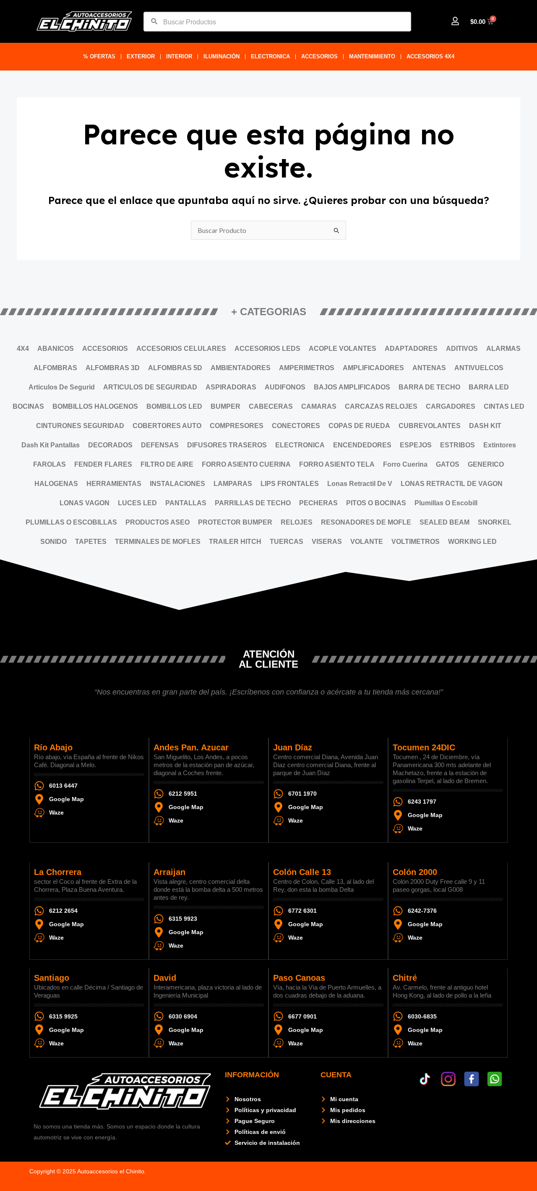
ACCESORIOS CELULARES (181, 348)
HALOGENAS (56, 483)
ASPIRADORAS (231, 387)
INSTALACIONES (177, 483)
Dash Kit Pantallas (50, 445)
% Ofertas (99, 56)
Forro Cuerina (405, 464)
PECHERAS (318, 503)
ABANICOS (55, 348)
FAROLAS (49, 464)
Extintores (499, 445)
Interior (179, 56)
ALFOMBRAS (55, 367)
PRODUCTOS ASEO (157, 522)
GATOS (447, 464)
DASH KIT (485, 425)
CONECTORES (296, 425)
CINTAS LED (504, 406)
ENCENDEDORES (362, 445)
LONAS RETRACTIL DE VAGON (452, 483)
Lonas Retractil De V (359, 483)
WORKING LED (472, 541)
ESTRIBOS (457, 445)
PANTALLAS (185, 503)
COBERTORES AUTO (167, 425)
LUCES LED (137, 503)
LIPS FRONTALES (290, 483)
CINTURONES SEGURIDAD (80, 425)
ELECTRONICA (270, 56)
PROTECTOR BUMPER (235, 522)
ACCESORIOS (319, 56)
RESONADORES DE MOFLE (366, 522)
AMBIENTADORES (241, 367)
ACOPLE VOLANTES (342, 348)
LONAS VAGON (84, 503)
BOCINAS (28, 406)
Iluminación (221, 56)
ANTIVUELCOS (478, 367)
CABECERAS (271, 406)
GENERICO (486, 464)
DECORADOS (110, 445)
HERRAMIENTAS (113, 483)
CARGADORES (450, 406)
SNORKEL (494, 522)
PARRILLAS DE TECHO (253, 503)
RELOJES (297, 522)
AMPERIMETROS (306, 367)
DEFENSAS (160, 445)
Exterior (141, 56)
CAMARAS (318, 406)
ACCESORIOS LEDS (267, 348)
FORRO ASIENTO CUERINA (246, 464)
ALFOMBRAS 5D (175, 367)
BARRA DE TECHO (429, 387)
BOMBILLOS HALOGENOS (95, 406)
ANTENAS (429, 367)
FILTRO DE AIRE (167, 464)
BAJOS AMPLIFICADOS (352, 387)
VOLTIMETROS (415, 541)
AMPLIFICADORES (373, 367)
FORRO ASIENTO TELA (337, 464)
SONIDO (53, 541)
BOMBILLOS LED (174, 406)
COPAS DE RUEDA (359, 425)
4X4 (23, 348)
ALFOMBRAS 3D (113, 367)
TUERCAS (286, 541)
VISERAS (327, 541)
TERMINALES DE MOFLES (158, 541)
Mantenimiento (372, 56)
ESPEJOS (416, 445)
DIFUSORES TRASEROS (227, 445)
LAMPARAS (233, 483)
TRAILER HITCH (235, 541)
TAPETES (91, 541)
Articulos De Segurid (62, 387)
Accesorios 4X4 (430, 56)
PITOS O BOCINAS (376, 503)
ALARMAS (503, 348)
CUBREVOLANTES (430, 425)
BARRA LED (489, 387)
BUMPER (225, 406)
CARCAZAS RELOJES (381, 406)
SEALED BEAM (444, 522)
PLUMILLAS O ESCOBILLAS (71, 522)
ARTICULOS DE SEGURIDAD (150, 387)
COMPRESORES (236, 425)
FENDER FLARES (103, 464)
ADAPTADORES (411, 348)
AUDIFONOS (285, 387)
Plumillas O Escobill (445, 503)
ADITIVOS (462, 348)
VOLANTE (366, 541)
